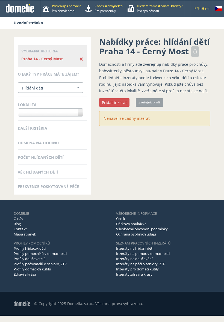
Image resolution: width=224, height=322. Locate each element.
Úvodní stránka (28, 22)
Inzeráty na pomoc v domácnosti (143, 253)
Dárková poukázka (131, 223)
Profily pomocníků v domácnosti (40, 253)
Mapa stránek (25, 234)
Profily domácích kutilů (32, 269)
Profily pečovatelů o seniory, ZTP (40, 263)
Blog (17, 223)
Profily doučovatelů (30, 258)
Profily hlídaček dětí (30, 248)
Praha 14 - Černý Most (42, 58)
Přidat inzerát (114, 102)
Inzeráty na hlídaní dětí (134, 248)
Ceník (120, 218)
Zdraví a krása (25, 274)
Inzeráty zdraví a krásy (134, 274)
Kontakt (20, 228)
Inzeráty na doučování (134, 258)
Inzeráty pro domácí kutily (137, 269)
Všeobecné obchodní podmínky (142, 228)
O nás (18, 218)
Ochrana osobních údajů (136, 234)
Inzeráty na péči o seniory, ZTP (140, 263)
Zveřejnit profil (149, 102)
